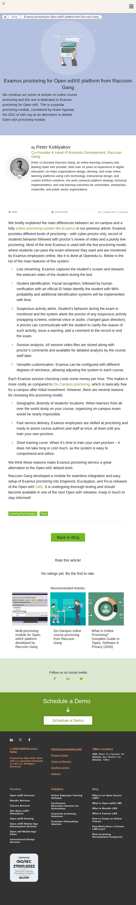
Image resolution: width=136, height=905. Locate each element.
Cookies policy (60, 767)
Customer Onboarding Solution (64, 822)
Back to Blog (68, 537)
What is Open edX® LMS (107, 803)
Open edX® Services (22, 795)
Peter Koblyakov (53, 147)
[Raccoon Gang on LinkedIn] (11, 739)
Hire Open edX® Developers (19, 812)
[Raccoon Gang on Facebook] (29, 739)
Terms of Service (61, 761)
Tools (44, 513)
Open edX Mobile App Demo (23, 832)
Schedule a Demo (68, 720)
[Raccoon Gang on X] (20, 739)
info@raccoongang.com (66, 749)
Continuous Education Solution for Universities (65, 806)
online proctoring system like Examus (45, 228)
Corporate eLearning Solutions (63, 815)
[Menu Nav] (131, 6)
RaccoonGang (17, 6)
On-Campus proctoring (71, 384)
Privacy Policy (59, 755)
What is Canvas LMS (104, 813)
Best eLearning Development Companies (107, 835)
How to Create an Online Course (107, 820)
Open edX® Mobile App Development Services (24, 825)
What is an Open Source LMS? (107, 796)
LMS (39, 487)
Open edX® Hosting (22, 818)
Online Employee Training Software (66, 796)
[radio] (56, 567)
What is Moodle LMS (104, 808)
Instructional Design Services (22, 840)
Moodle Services (20, 800)
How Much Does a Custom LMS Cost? (108, 827)
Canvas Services (20, 805)
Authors (56, 773)
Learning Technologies (22, 513)
